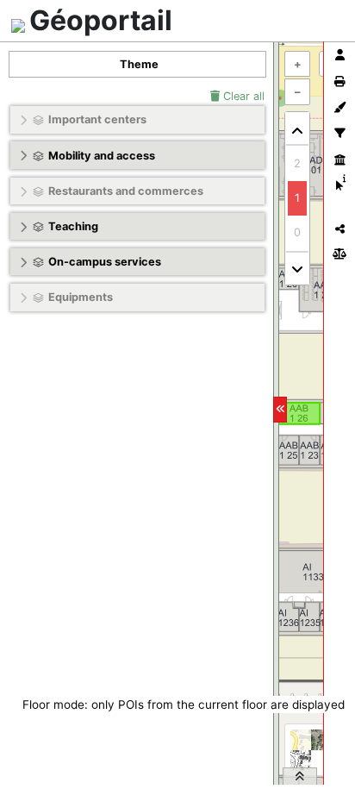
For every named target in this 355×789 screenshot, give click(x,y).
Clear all (242, 96)
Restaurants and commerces (125, 191)
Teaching (73, 226)
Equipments (80, 297)
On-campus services (104, 261)
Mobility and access (101, 155)
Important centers (97, 119)
